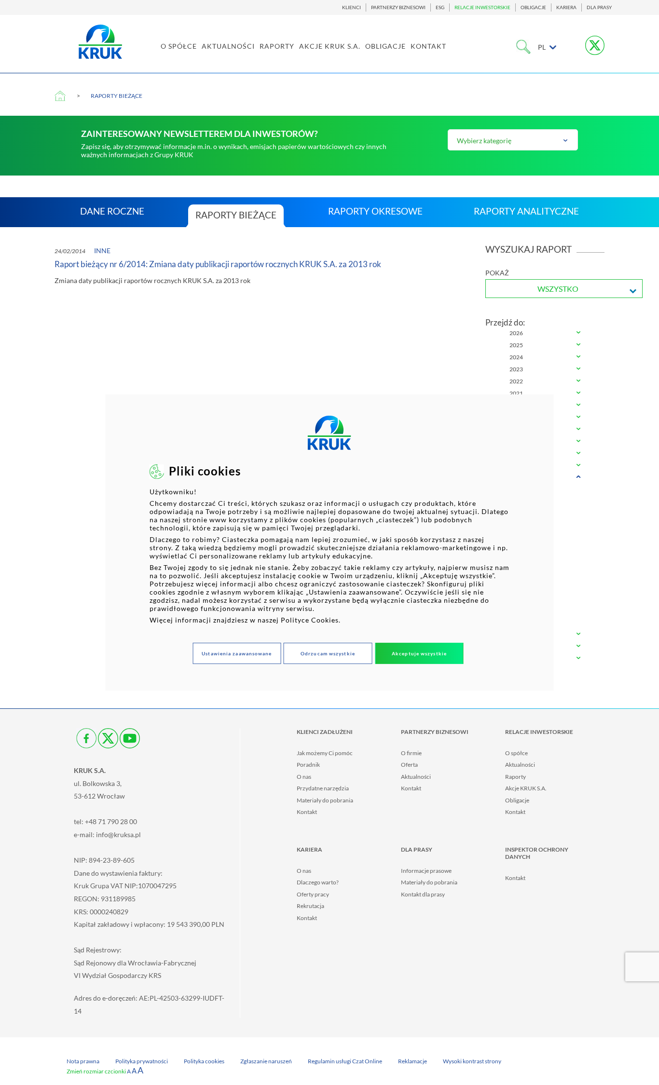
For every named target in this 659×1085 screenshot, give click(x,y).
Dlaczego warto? (318, 882)
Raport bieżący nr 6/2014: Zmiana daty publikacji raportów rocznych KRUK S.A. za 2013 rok (218, 264)
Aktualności (416, 776)
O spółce (516, 753)
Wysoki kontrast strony (472, 1061)
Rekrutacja (310, 905)
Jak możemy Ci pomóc (325, 753)
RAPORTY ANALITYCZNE (526, 211)
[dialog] (330, 542)
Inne (102, 250)
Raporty (515, 776)
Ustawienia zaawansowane (237, 653)
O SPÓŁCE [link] (179, 46)
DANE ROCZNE (112, 211)
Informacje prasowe (426, 870)
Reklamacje (412, 1061)
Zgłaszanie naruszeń (266, 1061)
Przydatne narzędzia (323, 788)
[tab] (545, 333)
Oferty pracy (313, 894)
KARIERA (566, 7)
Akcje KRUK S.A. (526, 788)
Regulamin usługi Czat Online (345, 1061)
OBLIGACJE (533, 7)
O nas (304, 776)
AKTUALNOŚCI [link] (228, 46)
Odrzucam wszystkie (328, 653)
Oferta (409, 764)
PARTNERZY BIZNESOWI (398, 7)
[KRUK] (100, 42)
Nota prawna (83, 1061)
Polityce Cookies (310, 620)
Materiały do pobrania (325, 800)
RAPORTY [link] (277, 46)
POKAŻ (497, 273)
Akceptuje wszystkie (419, 653)
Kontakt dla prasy (423, 894)
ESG (440, 7)
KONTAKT (428, 46)
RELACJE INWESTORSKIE (482, 7)
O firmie (411, 753)
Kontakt (307, 811)
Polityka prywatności (141, 1061)
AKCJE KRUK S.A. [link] (329, 46)
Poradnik (308, 764)
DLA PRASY (599, 7)
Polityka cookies (204, 1061)
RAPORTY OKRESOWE (375, 211)
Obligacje (517, 800)
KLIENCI (351, 7)
